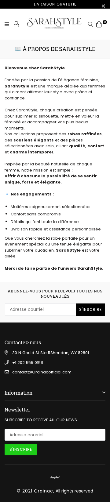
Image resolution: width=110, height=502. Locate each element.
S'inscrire (90, 309)
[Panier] (99, 24)
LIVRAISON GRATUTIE (55, 4)
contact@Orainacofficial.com (42, 372)
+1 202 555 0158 (27, 362)
